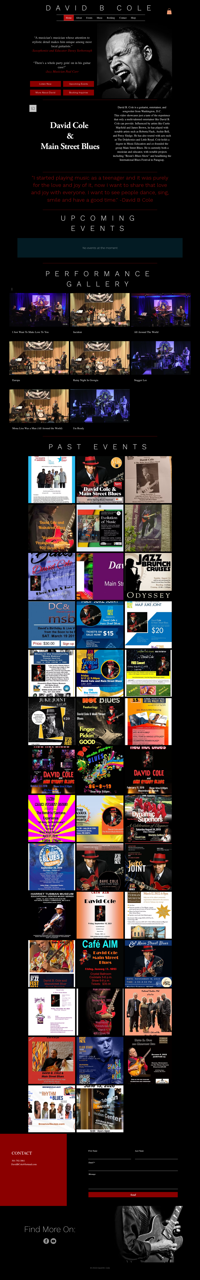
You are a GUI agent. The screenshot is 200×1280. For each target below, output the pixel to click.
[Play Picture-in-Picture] (103, 162)
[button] (169, 11)
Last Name (139, 1151)
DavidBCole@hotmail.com (24, 1164)
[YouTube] (53, 1241)
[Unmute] (37, 162)
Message (92, 1174)
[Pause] (32, 162)
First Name (92, 1151)
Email (91, 1163)
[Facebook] (46, 1241)
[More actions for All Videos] (13, 289)
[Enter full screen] (108, 162)
